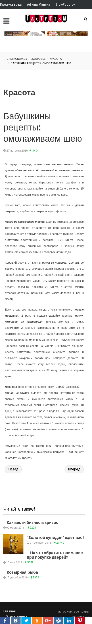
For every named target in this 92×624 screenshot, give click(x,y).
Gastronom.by (17, 58)
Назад (13, 469)
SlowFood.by (65, 4)
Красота (56, 58)
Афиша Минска (38, 4)
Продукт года (11, 4)
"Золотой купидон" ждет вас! (55, 537)
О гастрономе (16, 616)
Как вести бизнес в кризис (32, 522)
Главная (9, 611)
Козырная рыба (22, 572)
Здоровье (38, 58)
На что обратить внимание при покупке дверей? (55, 555)
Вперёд (74, 469)
